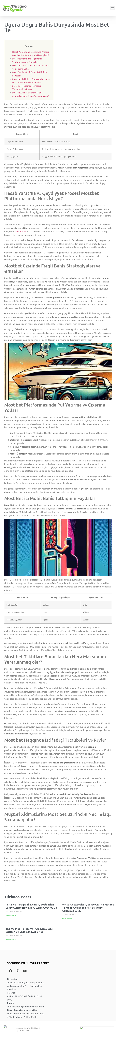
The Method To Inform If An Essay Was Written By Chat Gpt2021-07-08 (29, 930)
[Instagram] (17, 971)
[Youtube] (25, 971)
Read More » (11, 915)
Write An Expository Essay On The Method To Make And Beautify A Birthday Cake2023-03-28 (88, 907)
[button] (112, 8)
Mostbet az (20, 231)
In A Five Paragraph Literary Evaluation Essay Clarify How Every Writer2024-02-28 (31, 906)
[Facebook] (10, 971)
